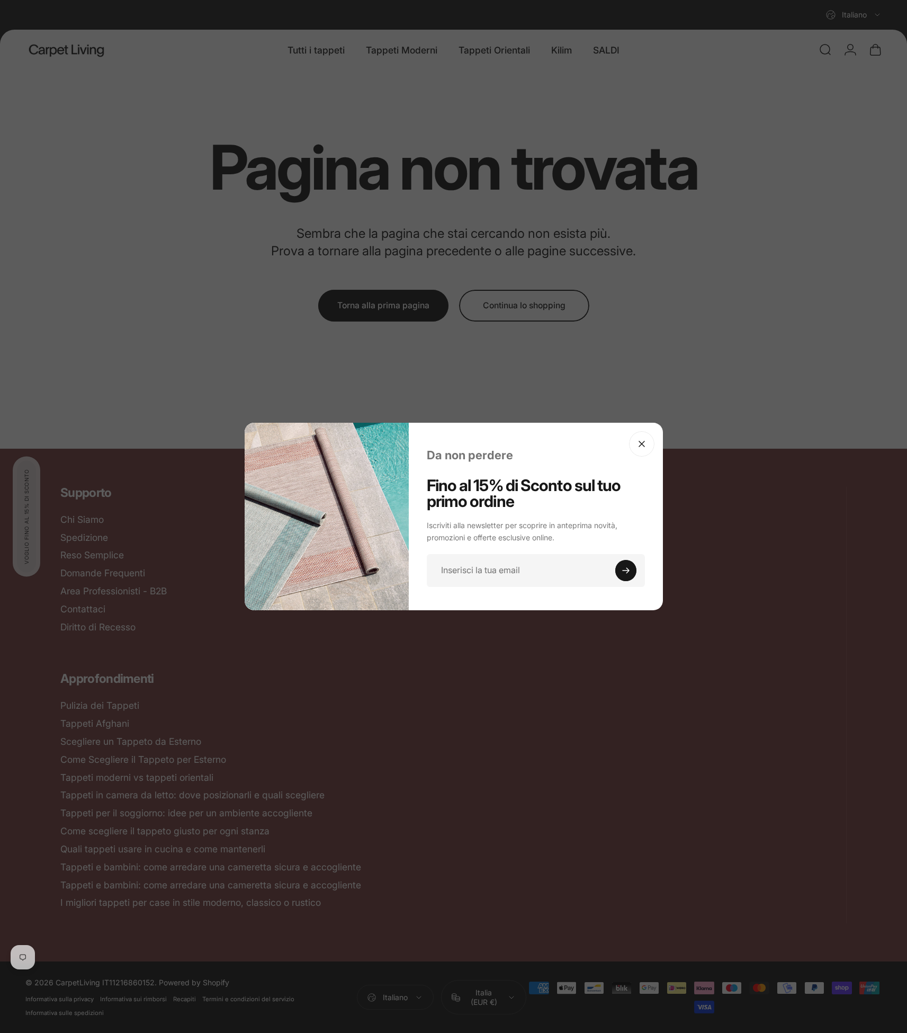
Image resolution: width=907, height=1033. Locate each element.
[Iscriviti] (625, 570)
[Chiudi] (641, 444)
